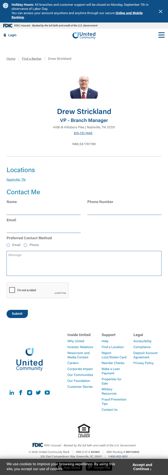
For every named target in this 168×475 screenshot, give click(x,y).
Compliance (142, 347)
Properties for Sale (111, 381)
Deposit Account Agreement (145, 355)
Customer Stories (80, 387)
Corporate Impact (80, 369)
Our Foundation (78, 381)
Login (12, 35)
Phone (34, 245)
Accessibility (142, 341)
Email (16, 245)
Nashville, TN (16, 180)
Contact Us (110, 410)
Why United (75, 341)
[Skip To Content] (5, 1)
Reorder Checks (113, 363)
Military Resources (109, 391)
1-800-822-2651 (118, 456)
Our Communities (80, 375)
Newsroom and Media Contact (78, 355)
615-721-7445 (83, 133)
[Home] (84, 35)
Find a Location (113, 347)
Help (105, 341)
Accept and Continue (142, 467)
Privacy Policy (143, 363)
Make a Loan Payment (111, 371)
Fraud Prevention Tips (114, 402)
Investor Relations (80, 347)
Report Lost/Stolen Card (114, 355)
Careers (73, 363)
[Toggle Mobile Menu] (161, 35)
